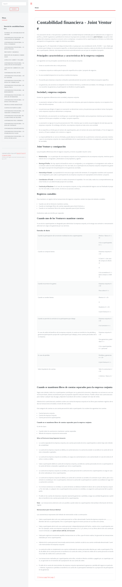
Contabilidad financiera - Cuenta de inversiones (14, 95)
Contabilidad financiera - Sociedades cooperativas (14, 111)
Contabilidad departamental (14, 128)
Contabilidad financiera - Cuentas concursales (14, 100)
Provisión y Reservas (11, 52)
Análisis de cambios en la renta (14, 68)
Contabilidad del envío (12, 72)
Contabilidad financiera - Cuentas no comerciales (14, 81)
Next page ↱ (51, 577)
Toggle (31, 3)
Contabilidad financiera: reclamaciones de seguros (14, 116)
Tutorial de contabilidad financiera (14, 33)
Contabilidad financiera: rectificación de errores (14, 38)
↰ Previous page (42, 577)
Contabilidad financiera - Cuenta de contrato (14, 124)
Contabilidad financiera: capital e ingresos (14, 43)
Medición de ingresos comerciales (14, 56)
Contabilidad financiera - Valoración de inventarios (14, 64)
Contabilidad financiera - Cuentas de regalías (14, 137)
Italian (9, 155)
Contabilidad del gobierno (13, 120)
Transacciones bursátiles (13, 104)
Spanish (19, 153)
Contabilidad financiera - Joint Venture (14, 76)
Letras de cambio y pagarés (13, 60)
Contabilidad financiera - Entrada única (14, 86)
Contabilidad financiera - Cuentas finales (14, 48)
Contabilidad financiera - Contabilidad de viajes (14, 132)
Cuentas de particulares (12, 107)
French (23, 153)
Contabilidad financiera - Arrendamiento (14, 91)
